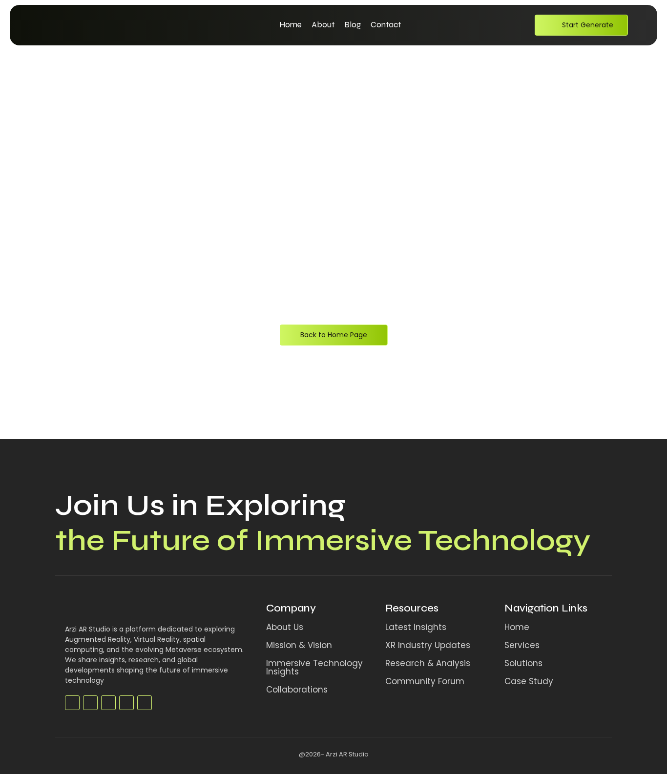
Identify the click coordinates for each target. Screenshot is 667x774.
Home (290, 25)
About (323, 25)
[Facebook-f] (72, 702)
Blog (352, 25)
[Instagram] (144, 702)
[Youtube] (108, 702)
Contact (386, 25)
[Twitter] (90, 702)
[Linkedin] (126, 702)
